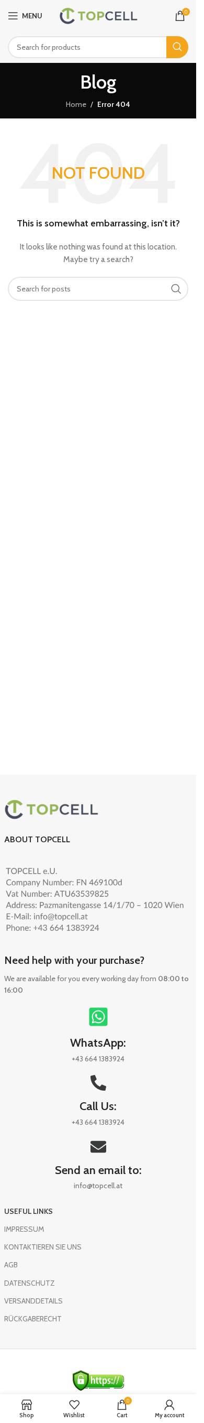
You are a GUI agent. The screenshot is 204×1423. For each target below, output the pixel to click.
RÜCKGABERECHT (33, 1318)
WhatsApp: (98, 1043)
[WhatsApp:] (98, 1016)
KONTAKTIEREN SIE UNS (43, 1247)
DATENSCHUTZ (29, 1283)
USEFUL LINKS (28, 1211)
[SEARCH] (177, 47)
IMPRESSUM (24, 1229)
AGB (11, 1264)
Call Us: (98, 1106)
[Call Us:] (98, 1083)
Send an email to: (98, 1170)
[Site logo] (98, 14)
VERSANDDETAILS (33, 1301)
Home (76, 104)
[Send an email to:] (98, 1147)
